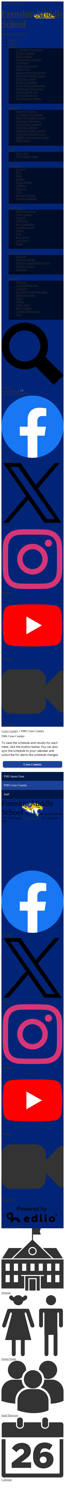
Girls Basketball (25, 227)
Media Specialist (25, 295)
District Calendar (25, 53)
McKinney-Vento (26, 79)
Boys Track (22, 237)
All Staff (21, 169)
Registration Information (30, 88)
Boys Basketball (25, 224)
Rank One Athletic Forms (30, 75)
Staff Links (22, 153)
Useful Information (27, 66)
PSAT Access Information (31, 85)
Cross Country (24, 214)
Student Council (25, 266)
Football (20, 217)
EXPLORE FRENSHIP (15, 393)
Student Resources (26, 111)
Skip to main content (13, 3)
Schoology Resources (28, 121)
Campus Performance (28, 311)
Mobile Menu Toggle (13, 33)
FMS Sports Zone (26, 211)
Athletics (21, 185)
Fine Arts (21, 188)
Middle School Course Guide (32, 137)
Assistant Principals (27, 285)
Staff (18, 314)
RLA (19, 172)
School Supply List (27, 92)
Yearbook (21, 269)
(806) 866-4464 (32, 818)
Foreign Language (26, 198)
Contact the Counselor (28, 59)
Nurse (19, 298)
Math (19, 175)
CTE (18, 192)
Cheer (19, 243)
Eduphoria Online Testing (30, 130)
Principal (21, 282)
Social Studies (24, 182)
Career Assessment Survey (31, 134)
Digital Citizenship (26, 82)
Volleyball (21, 221)
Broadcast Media (25, 259)
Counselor (22, 288)
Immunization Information (31, 72)
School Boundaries (27, 95)
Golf (18, 234)
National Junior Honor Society (33, 263)
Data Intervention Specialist (31, 292)
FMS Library (23, 69)
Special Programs (26, 195)
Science (20, 179)
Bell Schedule (24, 56)
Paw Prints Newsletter (28, 98)
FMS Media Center (27, 156)
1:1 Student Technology (29, 49)
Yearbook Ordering (27, 127)
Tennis (19, 230)
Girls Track (22, 240)
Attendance (22, 62)
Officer (20, 301)
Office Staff (22, 305)
